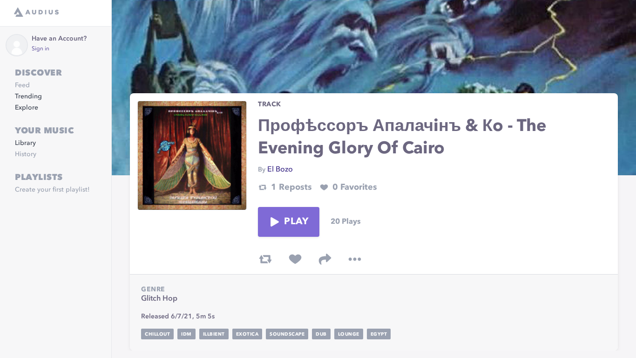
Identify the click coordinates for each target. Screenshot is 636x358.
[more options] (354, 259)
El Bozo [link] (280, 169)
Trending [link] (28, 96)
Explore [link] (26, 107)
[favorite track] (295, 259)
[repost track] (265, 259)
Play (296, 222)
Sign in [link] (40, 49)
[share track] (325, 259)
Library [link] (25, 143)
